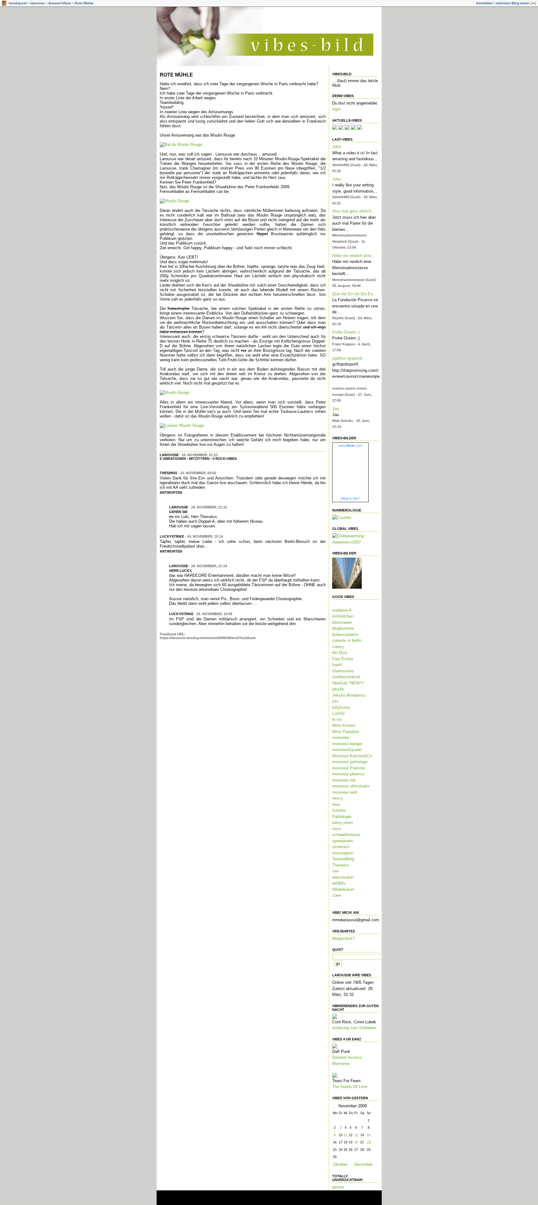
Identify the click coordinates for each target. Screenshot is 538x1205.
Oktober (340, 1164)
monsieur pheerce (348, 774)
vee (335, 871)
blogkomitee (343, 628)
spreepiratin (342, 840)
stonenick (341, 846)
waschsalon (342, 877)
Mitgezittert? (343, 938)
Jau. (336, 408)
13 (356, 1135)
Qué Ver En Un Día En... (354, 294)
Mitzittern (199, 458)
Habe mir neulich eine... (353, 255)
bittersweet (342, 622)
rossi (336, 828)
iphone (338, 1187)
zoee (336, 895)
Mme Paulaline (345, 731)
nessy (337, 798)
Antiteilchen (342, 616)
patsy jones (342, 822)
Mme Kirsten (343, 725)
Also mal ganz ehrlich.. (353, 211)
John (336, 146)
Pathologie (341, 816)
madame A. (342, 610)
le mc (337, 719)
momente (340, 737)
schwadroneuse (346, 834)
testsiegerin (342, 853)
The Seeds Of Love (349, 1086)
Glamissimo (343, 671)
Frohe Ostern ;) (346, 332)
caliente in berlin (346, 640)
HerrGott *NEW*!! (348, 683)
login (336, 109)
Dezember (363, 1164)
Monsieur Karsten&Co (352, 756)
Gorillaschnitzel (346, 677)
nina (336, 804)
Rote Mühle (84, 3)
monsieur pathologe (349, 761)
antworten (171, 492)
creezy (338, 646)
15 (368, 1135)
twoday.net (18, 3)
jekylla (338, 689)
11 (345, 1135)
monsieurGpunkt (347, 749)
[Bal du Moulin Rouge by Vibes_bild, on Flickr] (181, 144)
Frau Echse (342, 658)
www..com (350, 445)
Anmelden (484, 3)
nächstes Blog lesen (512, 3)
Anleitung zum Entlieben (354, 1027)
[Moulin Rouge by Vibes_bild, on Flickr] (174, 200)
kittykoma (341, 707)
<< (533, 3)
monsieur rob (344, 780)
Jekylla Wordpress (349, 695)
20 (356, 1142)
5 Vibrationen (173, 458)
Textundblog (343, 859)
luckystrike (172, 536)
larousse (38, 3)
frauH (337, 664)
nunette (339, 810)
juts (335, 701)
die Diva (339, 652)
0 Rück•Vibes (225, 458)
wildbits (339, 883)
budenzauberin (345, 634)
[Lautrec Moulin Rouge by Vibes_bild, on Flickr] (182, 425)
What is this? (350, 498)
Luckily (338, 713)
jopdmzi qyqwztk (347, 358)
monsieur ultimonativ (351, 786)
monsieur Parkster (348, 768)
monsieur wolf (344, 792)
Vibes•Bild (342, 74)
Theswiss (340, 865)
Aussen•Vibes (59, 3)
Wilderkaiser (343, 889)
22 (369, 1142)
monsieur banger (347, 743)
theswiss (168, 473)
